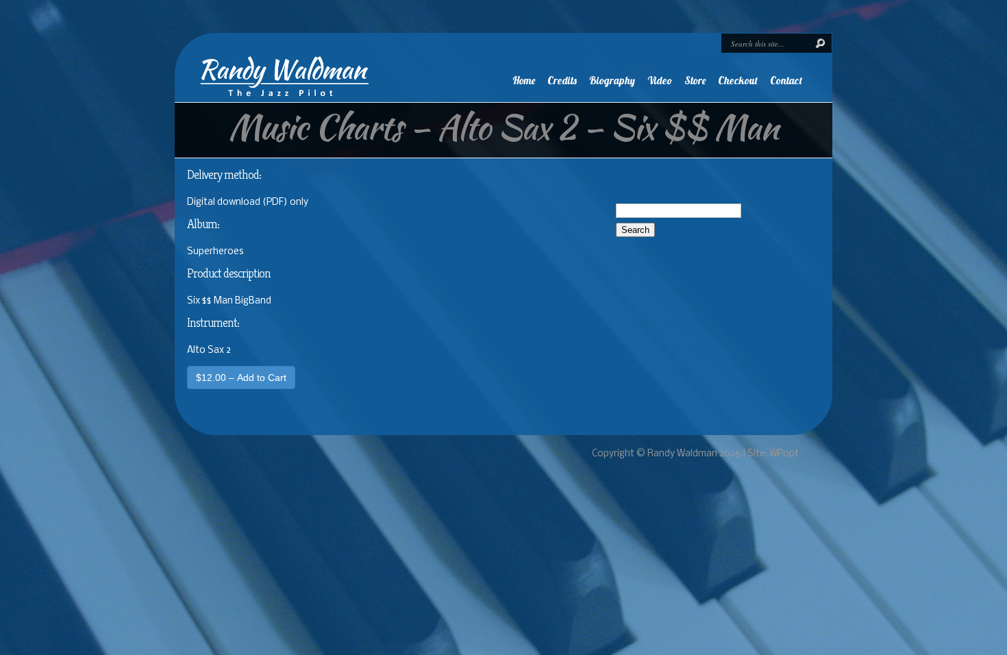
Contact (786, 80)
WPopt (784, 454)
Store (695, 80)
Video (659, 80)
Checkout (738, 80)
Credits (562, 80)
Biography (612, 80)
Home (523, 80)
